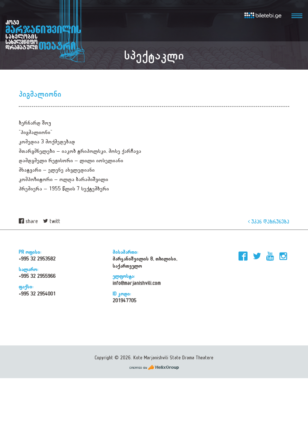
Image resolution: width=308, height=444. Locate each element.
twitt (54, 221)
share (31, 221)
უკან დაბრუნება (269, 221)
